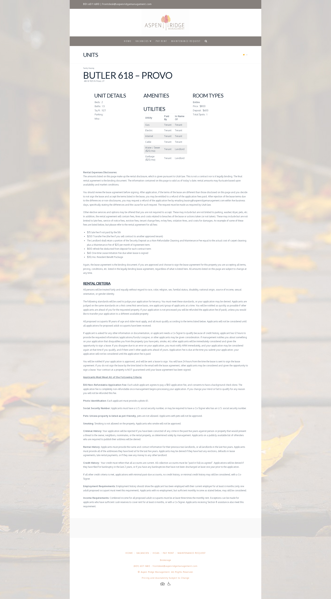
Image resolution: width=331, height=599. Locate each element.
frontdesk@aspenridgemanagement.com (127, 4)
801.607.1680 (91, 4)
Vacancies (142, 553)
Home (129, 553)
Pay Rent (168, 553)
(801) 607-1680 (142, 566)
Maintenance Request (192, 553)
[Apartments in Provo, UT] (165, 22)
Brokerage (165, 560)
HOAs (156, 553)
